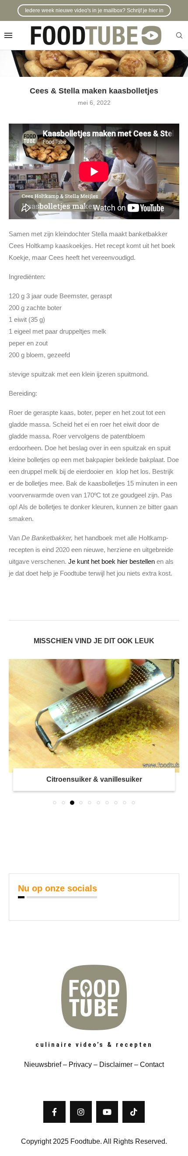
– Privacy (76, 1064)
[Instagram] (81, 1112)
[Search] (179, 35)
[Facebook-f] (54, 1112)
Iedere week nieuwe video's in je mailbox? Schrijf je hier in (94, 10)
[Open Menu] (8, 35)
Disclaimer (115, 1064)
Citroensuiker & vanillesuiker (94, 779)
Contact (152, 1064)
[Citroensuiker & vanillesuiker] (94, 716)
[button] (16, 731)
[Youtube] (107, 1112)
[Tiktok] (133, 1112)
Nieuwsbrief (42, 1064)
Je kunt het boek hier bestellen (111, 561)
